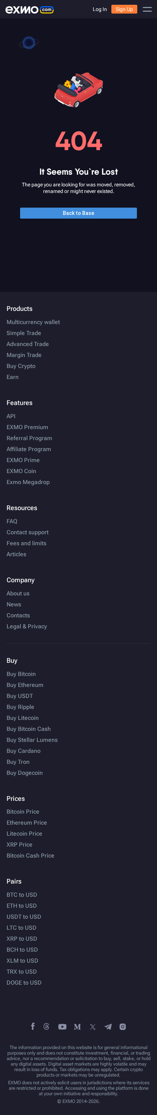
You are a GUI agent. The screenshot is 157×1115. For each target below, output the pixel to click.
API (11, 416)
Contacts (18, 615)
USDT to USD (24, 917)
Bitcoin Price (23, 812)
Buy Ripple (20, 707)
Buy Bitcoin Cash (29, 729)
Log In (100, 9)
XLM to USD (22, 961)
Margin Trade (24, 355)
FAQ (12, 521)
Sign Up (124, 9)
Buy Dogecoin (25, 773)
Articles (16, 554)
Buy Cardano (24, 751)
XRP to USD (22, 939)
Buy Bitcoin (21, 674)
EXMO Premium (27, 427)
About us (18, 593)
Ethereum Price (27, 823)
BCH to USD (22, 950)
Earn (13, 377)
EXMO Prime (23, 460)
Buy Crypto (21, 366)
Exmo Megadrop (28, 482)
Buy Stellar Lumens (32, 740)
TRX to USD (22, 972)
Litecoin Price (24, 834)
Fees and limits (26, 543)
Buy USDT (20, 696)
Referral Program (29, 438)
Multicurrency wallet (33, 322)
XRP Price (19, 845)
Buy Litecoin (23, 718)
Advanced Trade (28, 344)
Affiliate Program (29, 449)
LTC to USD (22, 928)
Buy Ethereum (25, 685)
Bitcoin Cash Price (30, 856)
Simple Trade (24, 333)
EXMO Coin (21, 471)
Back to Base (78, 213)
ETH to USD (22, 906)
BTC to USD (22, 895)
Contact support (28, 532)
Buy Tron (18, 762)
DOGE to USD (24, 983)
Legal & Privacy (27, 626)
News (14, 604)
